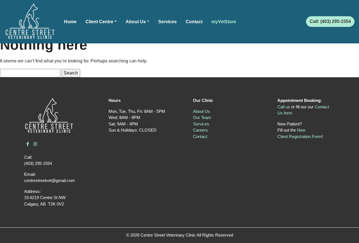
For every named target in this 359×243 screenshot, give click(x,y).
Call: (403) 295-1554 (330, 21)
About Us (136, 21)
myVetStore (223, 21)
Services (167, 21)
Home (70, 21)
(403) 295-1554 (38, 163)
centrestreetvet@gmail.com (49, 180)
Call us (283, 106)
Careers (200, 130)
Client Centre (99, 21)
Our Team (202, 117)
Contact (194, 21)
